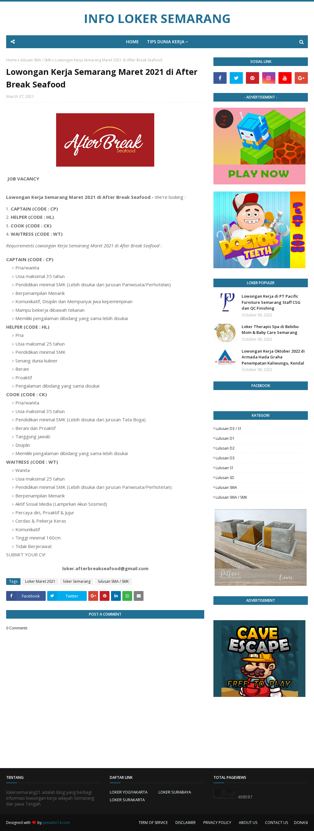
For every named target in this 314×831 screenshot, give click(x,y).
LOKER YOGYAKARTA (128, 792)
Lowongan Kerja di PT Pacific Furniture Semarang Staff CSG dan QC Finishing (271, 302)
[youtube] (285, 78)
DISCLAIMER (185, 822)
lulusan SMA (226, 487)
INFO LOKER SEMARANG (157, 18)
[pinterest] (252, 78)
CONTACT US (276, 822)
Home (11, 60)
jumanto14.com (56, 822)
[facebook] (220, 78)
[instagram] (268, 78)
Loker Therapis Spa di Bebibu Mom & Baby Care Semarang (270, 329)
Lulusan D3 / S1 (229, 428)
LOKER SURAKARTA (127, 799)
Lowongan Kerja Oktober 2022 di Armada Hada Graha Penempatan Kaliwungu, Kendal (273, 357)
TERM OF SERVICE (153, 822)
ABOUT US (248, 822)
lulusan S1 (225, 467)
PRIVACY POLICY (217, 822)
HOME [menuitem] (132, 41)
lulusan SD (225, 477)
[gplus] (301, 78)
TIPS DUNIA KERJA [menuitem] (165, 41)
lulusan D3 (225, 458)
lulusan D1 (225, 438)
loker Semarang (76, 581)
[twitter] (236, 78)
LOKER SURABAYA (175, 792)
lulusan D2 (225, 448)
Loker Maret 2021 (40, 581)
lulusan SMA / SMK (36, 60)
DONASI (301, 822)
